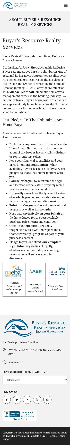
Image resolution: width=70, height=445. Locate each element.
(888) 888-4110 (15, 362)
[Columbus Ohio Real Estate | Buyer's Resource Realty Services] (13, 5)
